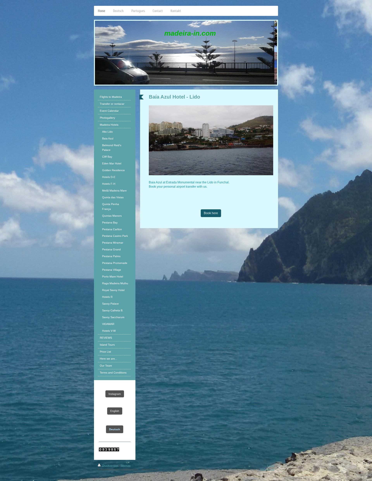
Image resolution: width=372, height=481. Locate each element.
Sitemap (126, 465)
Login (270, 465)
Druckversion (110, 465)
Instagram (114, 393)
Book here (211, 213)
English (114, 410)
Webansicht (267, 469)
